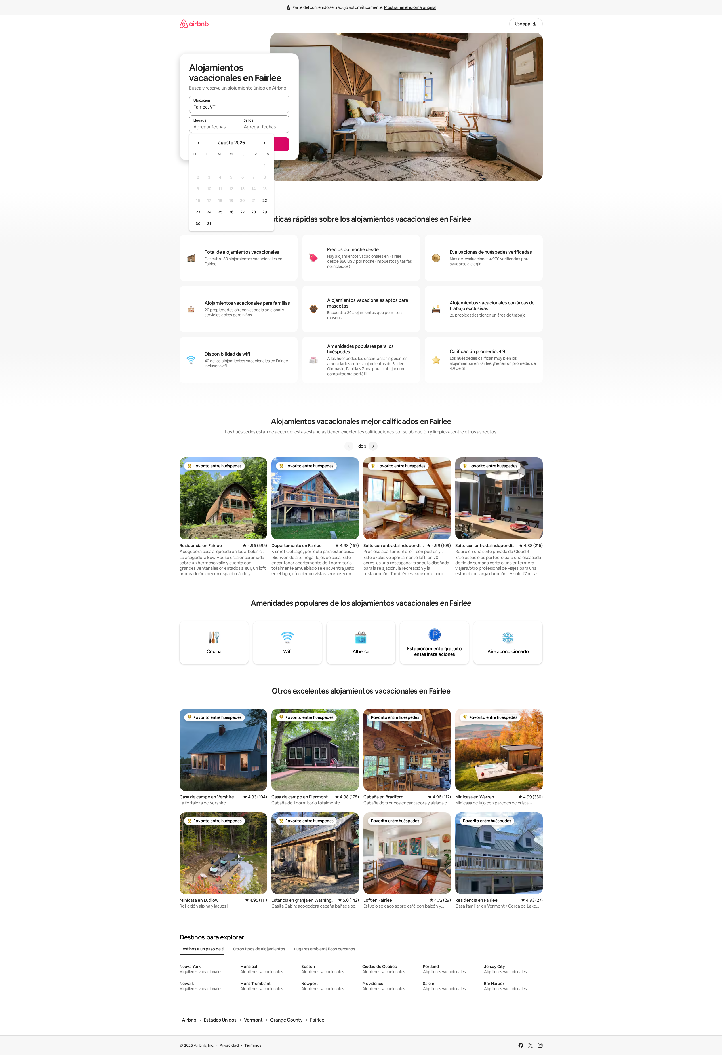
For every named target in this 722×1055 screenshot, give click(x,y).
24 (209, 212)
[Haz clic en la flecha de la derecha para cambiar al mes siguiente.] (264, 143)
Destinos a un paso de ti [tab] (202, 949)
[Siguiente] (373, 446)
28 (253, 212)
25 (220, 212)
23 (198, 212)
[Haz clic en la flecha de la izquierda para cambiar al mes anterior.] (199, 143)
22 (264, 200)
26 (231, 212)
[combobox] (239, 106)
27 (242, 212)
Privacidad (229, 1045)
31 (209, 223)
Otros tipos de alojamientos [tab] (259, 949)
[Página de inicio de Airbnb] (194, 24)
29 (264, 212)
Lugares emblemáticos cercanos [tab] (324, 949)
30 (198, 223)
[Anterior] (348, 446)
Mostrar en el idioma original (410, 7)
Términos (252, 1045)
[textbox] (214, 126)
